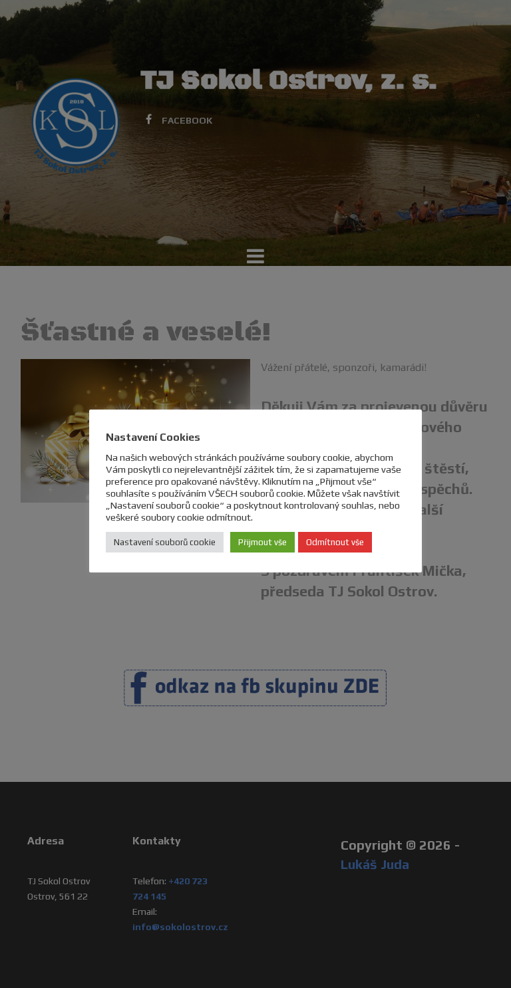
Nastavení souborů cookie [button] (165, 542)
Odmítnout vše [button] (335, 542)
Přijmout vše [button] (262, 542)
